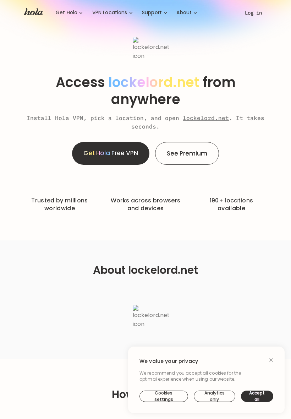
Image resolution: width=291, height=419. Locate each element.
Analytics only (214, 396)
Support (152, 12)
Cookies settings (163, 396)
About (184, 12)
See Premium (187, 153)
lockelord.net (206, 117)
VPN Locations (109, 12)
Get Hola (66, 12)
